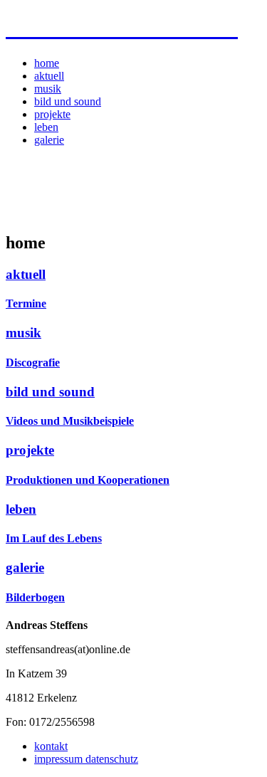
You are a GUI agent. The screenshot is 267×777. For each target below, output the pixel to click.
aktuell (49, 76)
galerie (49, 140)
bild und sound (67, 101)
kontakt (51, 746)
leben (46, 127)
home (46, 63)
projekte (52, 114)
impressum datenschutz (86, 759)
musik (47, 89)
